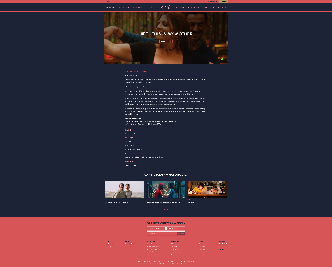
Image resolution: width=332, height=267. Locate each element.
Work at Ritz (202, 249)
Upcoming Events (130, 244)
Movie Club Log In (152, 244)
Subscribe (180, 233)
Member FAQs (151, 252)
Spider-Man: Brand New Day (164, 202)
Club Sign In (223, 1)
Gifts (153, 7)
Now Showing (110, 7)
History (173, 244)
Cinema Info (209, 7)
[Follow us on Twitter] (220, 249)
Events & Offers (139, 7)
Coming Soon (124, 7)
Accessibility (174, 247)
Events (127, 241)
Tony (191, 202)
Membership (151, 241)
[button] (164, 209)
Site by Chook (190, 262)
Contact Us (222, 7)
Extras (201, 241)
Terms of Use (177, 262)
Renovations (202, 252)
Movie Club (179, 7)
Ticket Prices (174, 249)
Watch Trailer (166, 41)
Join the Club (214, 1)
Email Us (220, 247)
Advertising (202, 247)
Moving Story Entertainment (178, 252)
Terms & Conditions (152, 249)
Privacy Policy (184, 262)
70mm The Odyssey (116, 202)
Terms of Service (181, 263)
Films (107, 241)
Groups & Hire (194, 7)
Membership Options (153, 247)
